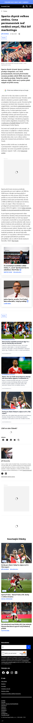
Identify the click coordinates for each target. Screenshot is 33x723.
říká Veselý (15, 241)
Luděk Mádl (7, 303)
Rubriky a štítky (5, 691)
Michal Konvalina (6, 599)
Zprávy (4, 37)
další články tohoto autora (8, 476)
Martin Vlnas (8, 272)
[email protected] (27, 470)
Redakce (3, 684)
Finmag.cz (3, 708)
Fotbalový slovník (5, 689)
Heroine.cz (4, 705)
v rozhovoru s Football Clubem (10, 123)
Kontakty (3, 686)
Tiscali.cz (3, 712)
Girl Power (5, 620)
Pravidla (3, 702)
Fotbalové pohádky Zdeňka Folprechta (11, 693)
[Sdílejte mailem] (15, 440)
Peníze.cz (3, 707)
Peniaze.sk (4, 710)
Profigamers (4, 713)
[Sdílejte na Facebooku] (3, 440)
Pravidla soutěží (5, 715)
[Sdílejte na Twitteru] (7, 440)
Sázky (4, 591)
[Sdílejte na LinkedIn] (11, 440)
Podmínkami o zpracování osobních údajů (15, 661)
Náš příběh (4, 681)
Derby (4, 561)
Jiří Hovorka (5, 34)
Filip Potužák (5, 630)
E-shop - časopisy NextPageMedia (9, 704)
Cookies (3, 700)
